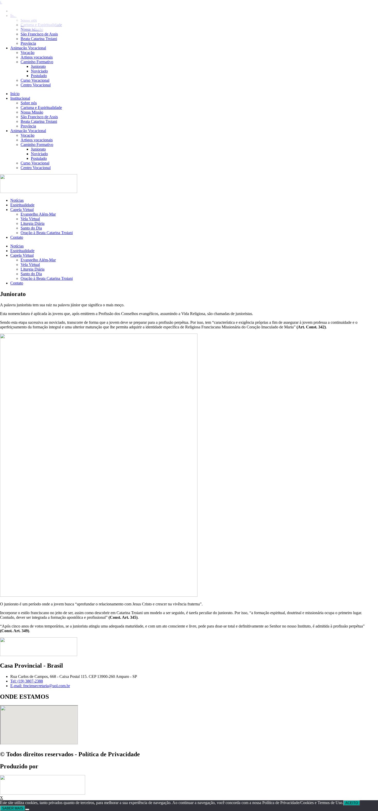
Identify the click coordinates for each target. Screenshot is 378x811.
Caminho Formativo (37, 62)
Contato (16, 237)
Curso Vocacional (35, 80)
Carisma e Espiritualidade (41, 107)
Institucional (20, 98)
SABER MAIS (12, 808)
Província (28, 43)
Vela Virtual (30, 219)
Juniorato (38, 66)
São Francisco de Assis (39, 117)
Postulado (39, 75)
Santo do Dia (31, 228)
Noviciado (39, 71)
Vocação (27, 52)
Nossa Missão (32, 112)
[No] (27, 809)
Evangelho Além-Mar (38, 214)
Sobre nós (29, 103)
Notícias (17, 200)
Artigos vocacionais (37, 57)
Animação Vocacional (28, 48)
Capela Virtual (22, 209)
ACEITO (351, 803)
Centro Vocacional (36, 85)
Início (15, 93)
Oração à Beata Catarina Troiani (47, 233)
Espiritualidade (22, 205)
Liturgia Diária (32, 223)
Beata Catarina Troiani (39, 38)
